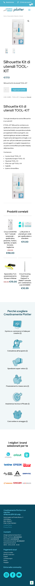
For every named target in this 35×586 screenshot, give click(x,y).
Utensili (21, 16)
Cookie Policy (8, 525)
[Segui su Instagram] (6, 575)
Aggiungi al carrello (19, 90)
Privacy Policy (8, 527)
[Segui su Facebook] (12, 575)
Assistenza (10, 2)
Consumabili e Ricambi (12, 16)
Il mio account (25, 2)
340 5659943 (17, 537)
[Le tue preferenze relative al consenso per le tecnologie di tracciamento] (32, 582)
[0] (30, 4)
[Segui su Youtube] (19, 575)
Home (5, 16)
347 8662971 (20, 541)
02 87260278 (14, 539)
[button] (28, 21)
